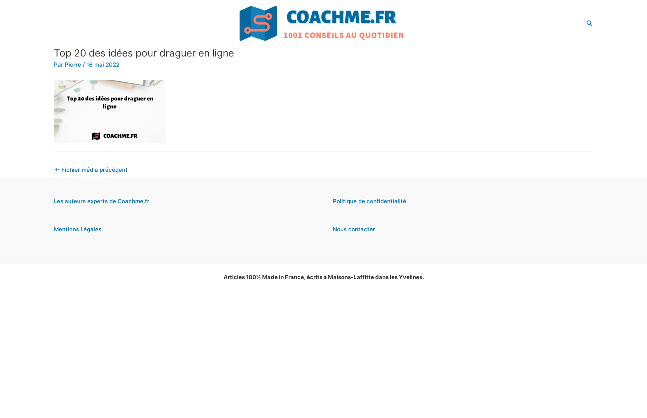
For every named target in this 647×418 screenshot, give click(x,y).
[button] (589, 23)
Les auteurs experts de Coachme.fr (101, 201)
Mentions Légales (77, 229)
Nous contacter (354, 229)
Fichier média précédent (91, 169)
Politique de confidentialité (369, 201)
